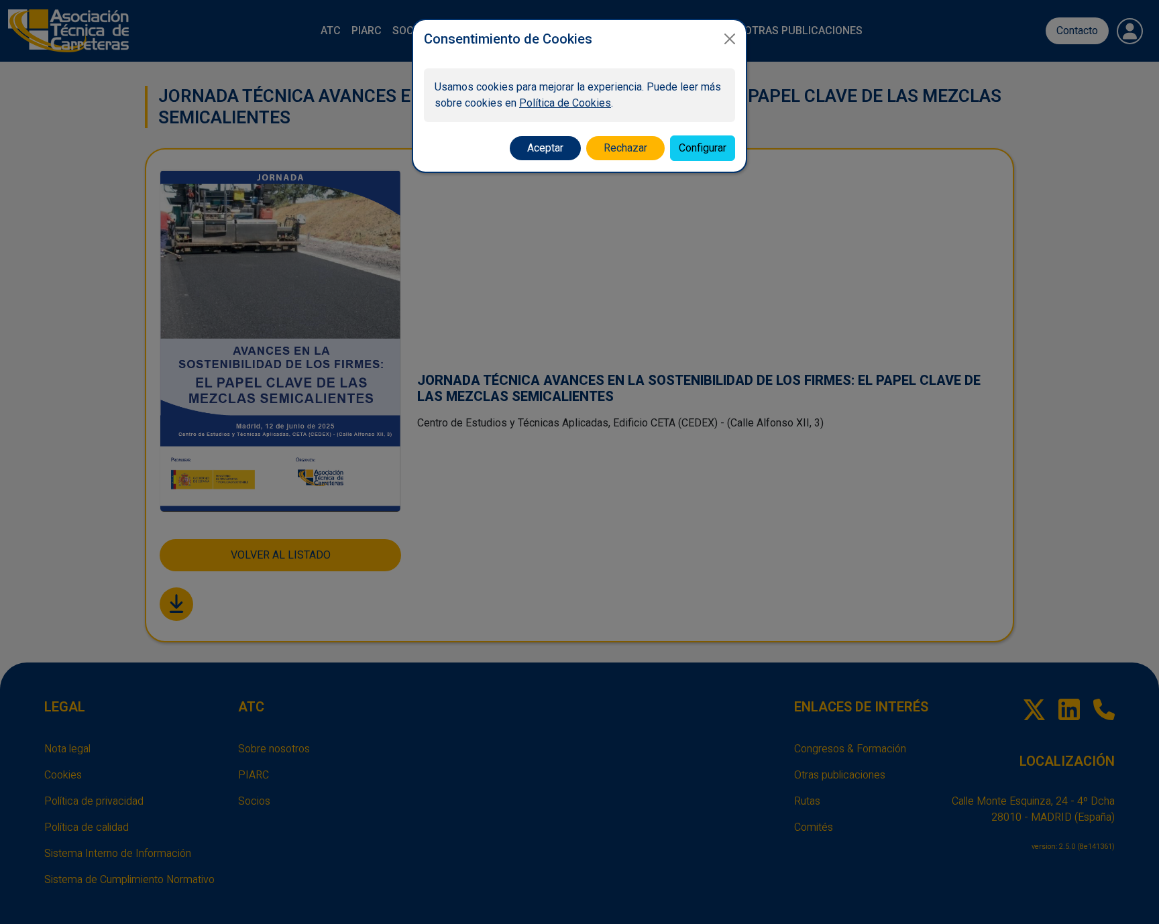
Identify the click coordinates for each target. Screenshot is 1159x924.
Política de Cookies (565, 103)
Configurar (702, 147)
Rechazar (625, 147)
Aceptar (545, 147)
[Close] (729, 39)
